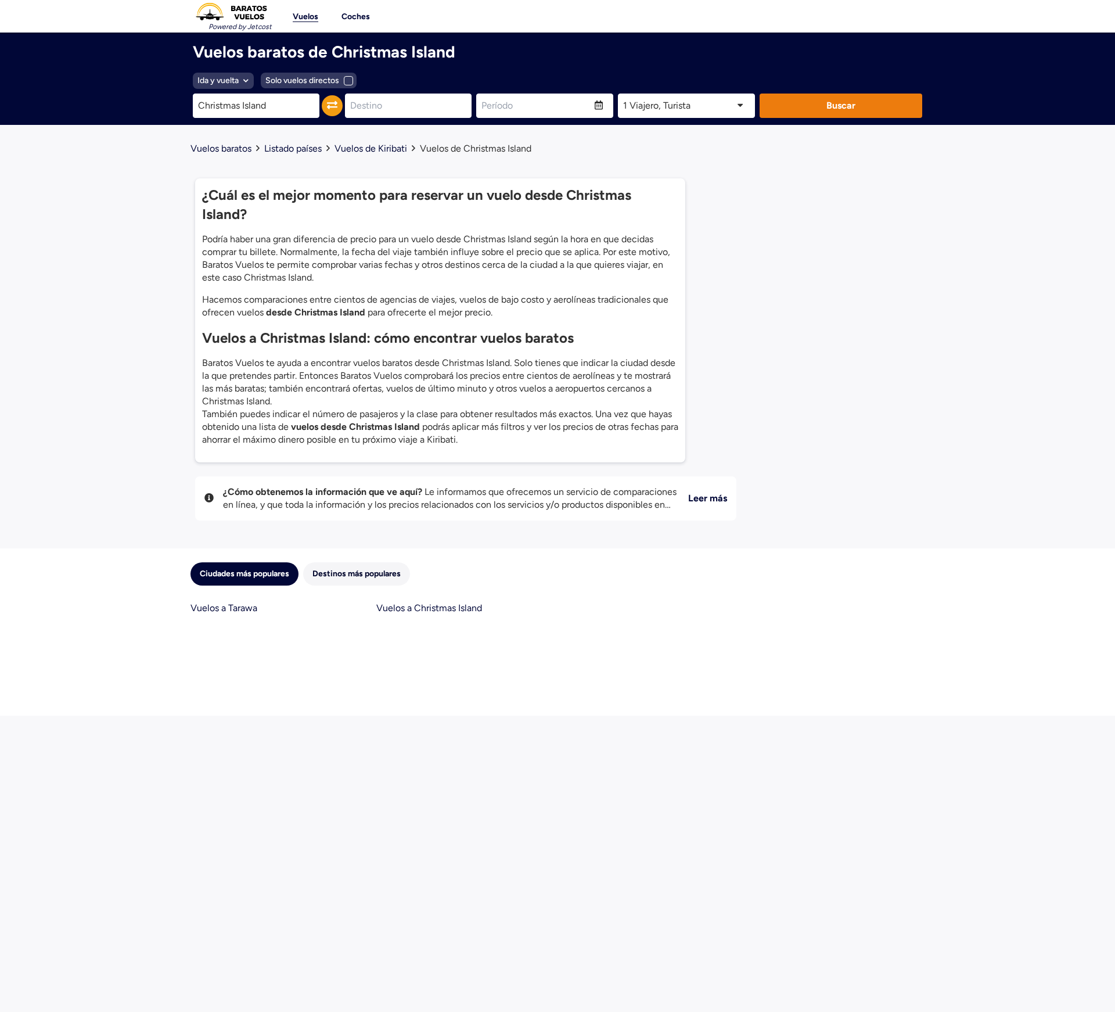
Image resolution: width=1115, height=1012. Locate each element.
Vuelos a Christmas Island (429, 607)
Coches (355, 16)
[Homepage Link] (231, 11)
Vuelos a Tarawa (223, 607)
